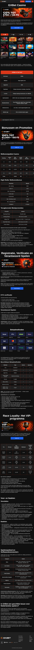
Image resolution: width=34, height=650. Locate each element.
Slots (29, 34)
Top (3, 34)
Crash (20, 34)
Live (12, 34)
